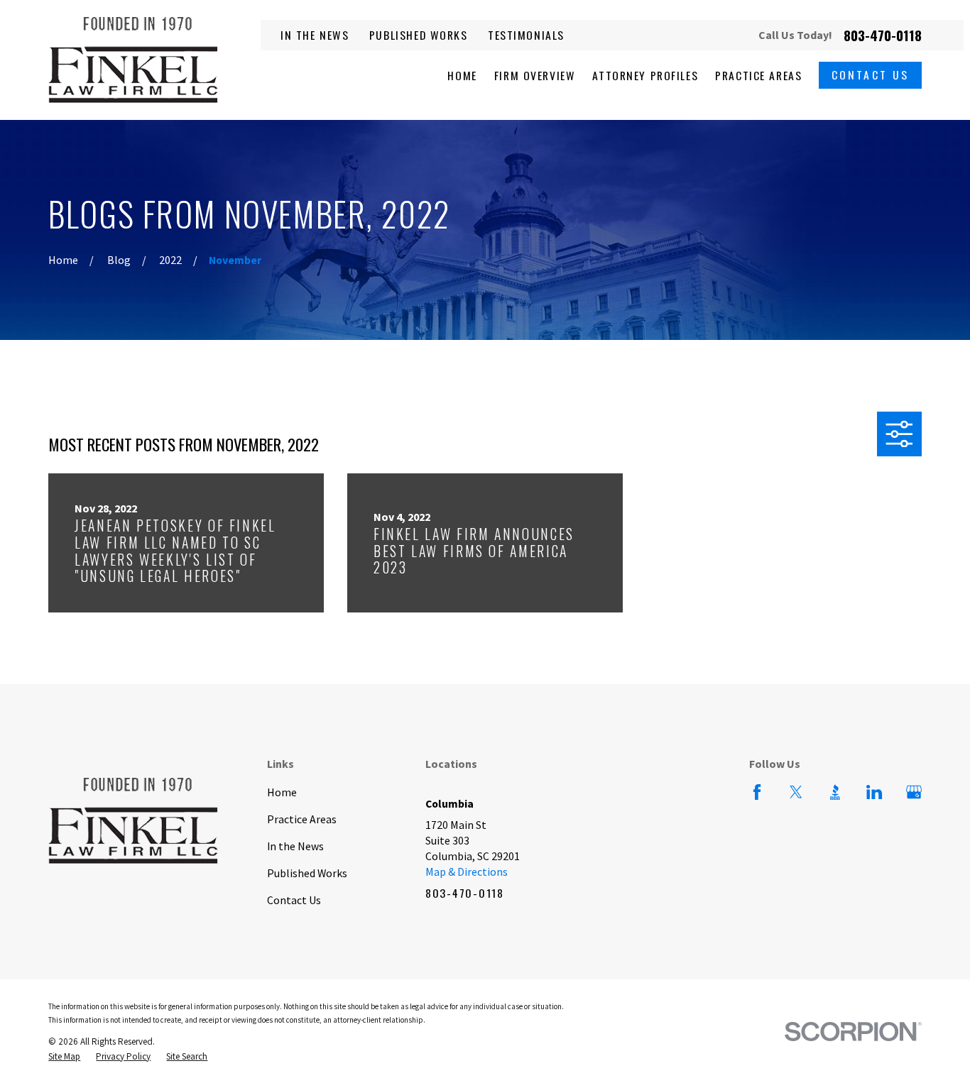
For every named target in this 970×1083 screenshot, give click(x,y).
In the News (314, 34)
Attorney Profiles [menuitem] (645, 75)
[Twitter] (796, 792)
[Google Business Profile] (914, 792)
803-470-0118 (883, 35)
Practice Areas (302, 819)
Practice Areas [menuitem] (758, 75)
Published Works (418, 34)
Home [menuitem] (461, 75)
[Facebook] (757, 792)
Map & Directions (466, 871)
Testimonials (526, 34)
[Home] (133, 60)
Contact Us (871, 74)
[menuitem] (64, 1056)
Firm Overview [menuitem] (535, 75)
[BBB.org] (835, 792)
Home (282, 792)
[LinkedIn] (874, 792)
